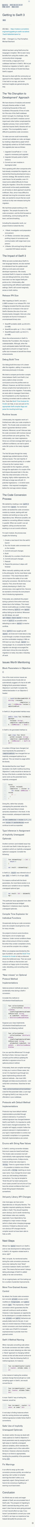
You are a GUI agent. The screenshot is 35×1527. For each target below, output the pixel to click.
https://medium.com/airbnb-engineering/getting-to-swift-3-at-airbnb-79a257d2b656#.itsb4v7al (16, 31)
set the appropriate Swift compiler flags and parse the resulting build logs (15, 406)
